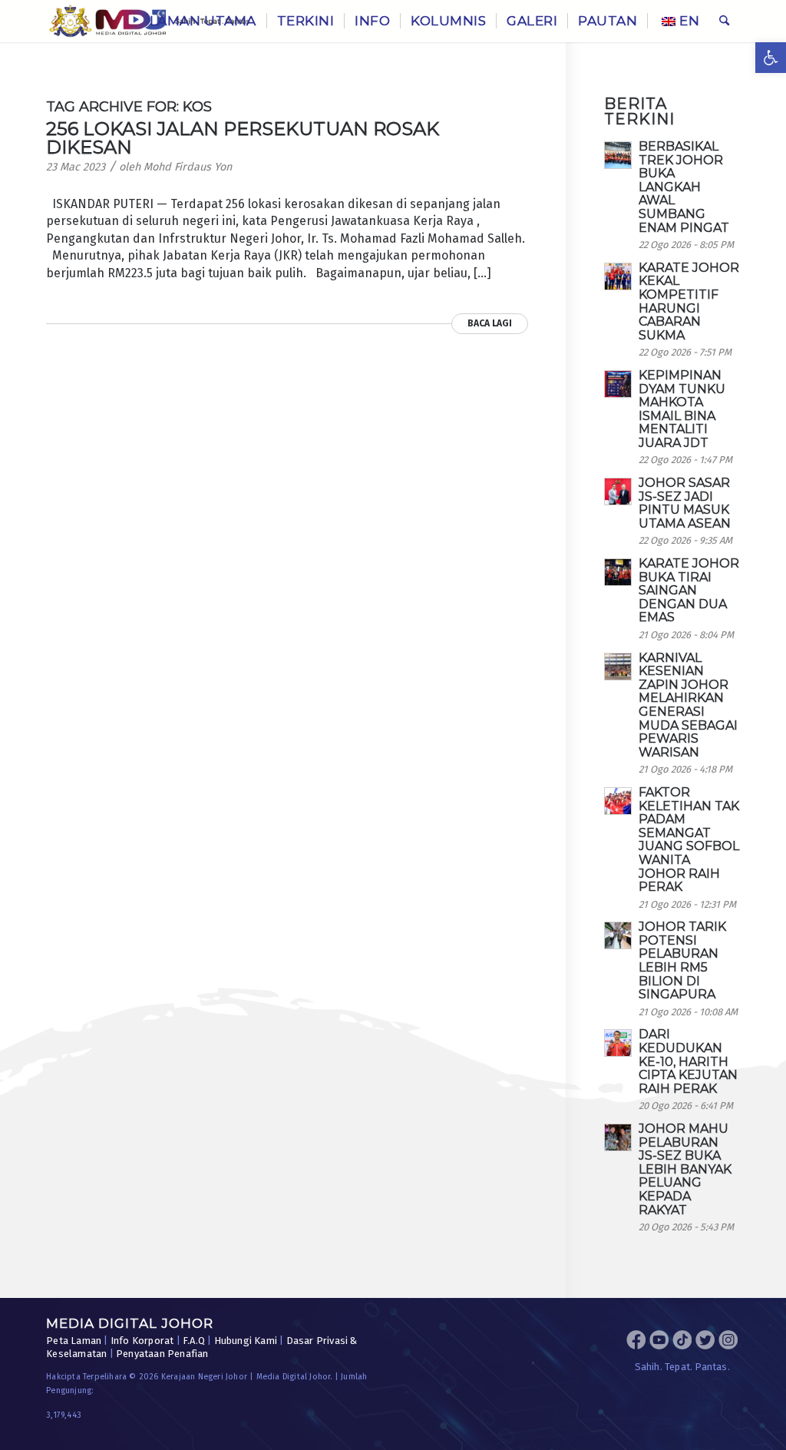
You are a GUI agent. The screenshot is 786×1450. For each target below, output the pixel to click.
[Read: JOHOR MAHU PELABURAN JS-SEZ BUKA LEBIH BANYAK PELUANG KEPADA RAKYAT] (618, 1137)
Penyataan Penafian (162, 1353)
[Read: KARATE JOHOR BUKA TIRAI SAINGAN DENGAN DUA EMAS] (618, 572)
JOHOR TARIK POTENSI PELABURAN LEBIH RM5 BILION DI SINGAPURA (682, 960)
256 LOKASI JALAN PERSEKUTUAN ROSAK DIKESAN (242, 138)
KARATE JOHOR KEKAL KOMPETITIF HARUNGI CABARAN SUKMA (689, 301)
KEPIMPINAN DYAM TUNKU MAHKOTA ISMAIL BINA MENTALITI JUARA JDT (682, 409)
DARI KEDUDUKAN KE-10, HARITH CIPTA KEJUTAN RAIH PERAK (688, 1061)
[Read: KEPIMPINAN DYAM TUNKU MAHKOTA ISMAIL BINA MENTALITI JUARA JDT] (618, 384)
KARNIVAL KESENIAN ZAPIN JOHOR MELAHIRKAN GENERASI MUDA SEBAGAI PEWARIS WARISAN (688, 705)
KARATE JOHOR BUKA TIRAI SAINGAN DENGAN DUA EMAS (689, 590)
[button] (770, 57)
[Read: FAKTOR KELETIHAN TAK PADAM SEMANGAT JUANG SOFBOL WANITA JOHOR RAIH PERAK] (618, 801)
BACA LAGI (489, 323)
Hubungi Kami (245, 1340)
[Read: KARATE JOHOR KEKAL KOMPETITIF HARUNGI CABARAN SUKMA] (618, 276)
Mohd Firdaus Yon (188, 167)
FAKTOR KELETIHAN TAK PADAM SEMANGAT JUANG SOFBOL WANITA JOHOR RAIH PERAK (689, 839)
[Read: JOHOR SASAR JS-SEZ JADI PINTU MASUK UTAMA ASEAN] (618, 491)
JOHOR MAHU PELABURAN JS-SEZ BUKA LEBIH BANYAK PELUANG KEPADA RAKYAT (685, 1169)
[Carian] (724, 21)
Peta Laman (73, 1340)
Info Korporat (142, 1340)
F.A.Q (194, 1340)
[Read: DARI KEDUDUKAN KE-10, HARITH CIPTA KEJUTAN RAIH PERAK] (618, 1043)
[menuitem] (203, 21)
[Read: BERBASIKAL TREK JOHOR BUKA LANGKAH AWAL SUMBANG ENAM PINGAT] (618, 155)
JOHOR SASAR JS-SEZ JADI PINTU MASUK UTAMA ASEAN (685, 503)
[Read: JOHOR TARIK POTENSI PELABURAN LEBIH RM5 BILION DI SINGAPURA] (618, 935)
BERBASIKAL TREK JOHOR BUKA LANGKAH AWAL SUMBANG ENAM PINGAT (684, 187)
